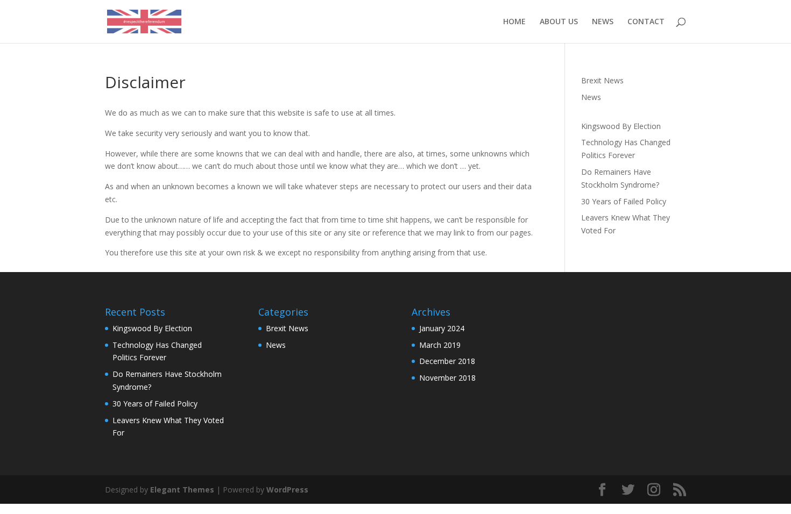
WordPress (287, 489)
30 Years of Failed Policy (623, 201)
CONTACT (646, 22)
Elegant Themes (182, 489)
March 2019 (440, 345)
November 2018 (447, 378)
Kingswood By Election (621, 126)
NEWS (602, 22)
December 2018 (447, 361)
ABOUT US (559, 22)
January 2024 (441, 328)
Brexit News (602, 80)
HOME (514, 22)
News (591, 97)
